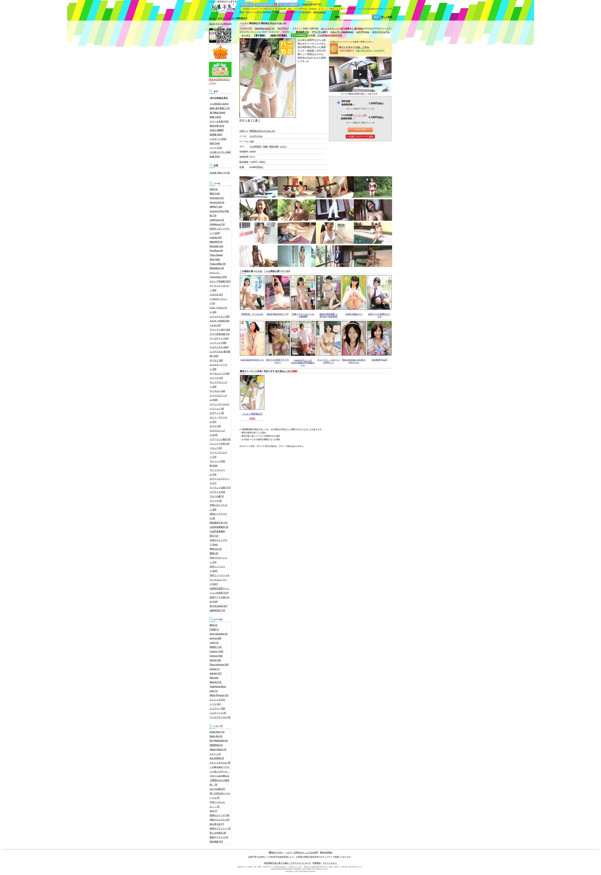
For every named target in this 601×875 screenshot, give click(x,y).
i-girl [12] (214, 642)
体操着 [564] (216, 134)
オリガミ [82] (216, 360)
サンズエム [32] (217, 390)
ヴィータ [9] (216, 500)
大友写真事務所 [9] (219, 526)
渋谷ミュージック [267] (217, 568)
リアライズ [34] (217, 491)
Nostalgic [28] (216, 246)
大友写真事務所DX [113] (217, 533)
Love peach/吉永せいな (252, 359)
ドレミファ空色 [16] (219, 443)
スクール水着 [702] (219, 121)
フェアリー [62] (217, 708)
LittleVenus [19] (217, 224)
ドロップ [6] (216, 447)
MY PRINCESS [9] (219, 740)
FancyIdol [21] (217, 197)
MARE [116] (216, 646)
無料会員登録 (319, 12)
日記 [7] (213, 810)
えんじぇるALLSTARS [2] (217, 756)
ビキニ (221, 18)
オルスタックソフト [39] (218, 367)
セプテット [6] (217, 412)
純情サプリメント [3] (220, 828)
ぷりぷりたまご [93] (219, 316)
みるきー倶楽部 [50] (219, 320)
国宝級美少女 (302, 31)
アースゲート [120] (219, 338)
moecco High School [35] (216, 658)
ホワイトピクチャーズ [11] (219, 481)
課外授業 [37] (216, 841)
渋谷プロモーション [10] (218, 560)
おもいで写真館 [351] (220, 281)
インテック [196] (218, 342)
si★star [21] (216, 673)
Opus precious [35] (219, 664)
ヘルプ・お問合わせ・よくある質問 (301, 852)
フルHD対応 (255, 146)
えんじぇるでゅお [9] (220, 762)
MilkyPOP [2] (216, 241)
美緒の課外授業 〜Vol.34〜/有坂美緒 (328, 315)
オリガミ (246, 35)
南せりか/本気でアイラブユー (277, 361)
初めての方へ (282, 12)
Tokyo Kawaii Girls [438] (216, 257)
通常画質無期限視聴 (348, 102)
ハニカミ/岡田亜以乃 (252, 413)
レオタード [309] (218, 138)
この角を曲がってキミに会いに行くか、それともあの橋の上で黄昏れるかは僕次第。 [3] (219, 775)
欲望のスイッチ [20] (219, 815)
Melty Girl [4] (216, 736)
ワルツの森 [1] (217, 496)
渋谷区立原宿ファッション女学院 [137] (219, 590)
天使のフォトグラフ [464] (218, 542)
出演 (243, 130)
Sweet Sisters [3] (218, 749)
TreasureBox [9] (218, 263)
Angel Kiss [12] (217, 731)
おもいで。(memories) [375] (218, 274)
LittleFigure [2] (217, 219)
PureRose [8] (216, 250)
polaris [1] (214, 668)
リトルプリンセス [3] (220, 717)
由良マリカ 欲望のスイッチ (379, 315)
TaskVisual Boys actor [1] (218, 688)
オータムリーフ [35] (219, 373)
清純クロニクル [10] (219, 819)
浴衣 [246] (215, 143)
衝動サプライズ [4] (219, 837)
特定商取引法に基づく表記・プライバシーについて (287, 862)
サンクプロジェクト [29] (218, 384)
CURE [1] (214, 629)
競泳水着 (274, 146)
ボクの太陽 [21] (217, 788)
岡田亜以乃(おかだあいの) (262, 130)
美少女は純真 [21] (218, 605)
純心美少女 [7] (217, 823)
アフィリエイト (330, 862)
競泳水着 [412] (217, 125)
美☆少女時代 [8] (218, 832)
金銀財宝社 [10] (217, 610)
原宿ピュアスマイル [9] (218, 516)
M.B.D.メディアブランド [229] (220, 231)
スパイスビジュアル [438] (218, 397)
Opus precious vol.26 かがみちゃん (354, 361)
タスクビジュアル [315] (217, 432)
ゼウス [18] (215, 426)
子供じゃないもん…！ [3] (217, 804)
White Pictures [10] (219, 695)
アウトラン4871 (320, 31)
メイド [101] (216, 147)
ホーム (212, 18)
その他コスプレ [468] (220, 152)
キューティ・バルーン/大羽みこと (328, 361)
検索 (337, 16)
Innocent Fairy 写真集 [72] (219, 213)
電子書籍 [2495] (217, 112)
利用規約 (317, 862)
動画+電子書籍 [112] (220, 108)
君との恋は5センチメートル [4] (220, 795)
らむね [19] (215, 325)
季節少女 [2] (216, 548)
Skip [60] (214, 677)
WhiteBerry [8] (217, 268)
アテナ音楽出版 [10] (219, 333)
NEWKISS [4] (216, 745)
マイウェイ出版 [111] (220, 487)
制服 (265, 146)
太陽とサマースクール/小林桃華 (303, 315)
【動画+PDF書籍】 (278, 35)
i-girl (251, 141)
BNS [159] (215, 193)
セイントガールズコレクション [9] (219, 406)
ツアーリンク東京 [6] (220, 439)
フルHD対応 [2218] (219, 103)
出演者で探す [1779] (220, 172)
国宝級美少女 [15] (218, 522)
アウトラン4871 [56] (220, 329)
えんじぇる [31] (217, 699)
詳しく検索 (386, 16)
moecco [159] (216, 651)
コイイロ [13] (216, 377)
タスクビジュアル (381, 31)
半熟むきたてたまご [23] (218, 507)
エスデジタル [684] (219, 347)
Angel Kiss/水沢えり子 (278, 314)
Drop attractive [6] (218, 633)
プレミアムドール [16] (217, 472)
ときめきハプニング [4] (218, 301)
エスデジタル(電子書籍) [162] (220, 353)
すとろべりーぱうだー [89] (219, 288)
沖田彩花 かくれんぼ (252, 314)
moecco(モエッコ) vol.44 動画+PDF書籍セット (303, 362)
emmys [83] (215, 638)
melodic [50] (216, 237)
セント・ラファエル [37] (218, 419)
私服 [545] (215, 156)
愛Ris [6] (214, 553)
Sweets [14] (215, 682)
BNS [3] (213, 625)
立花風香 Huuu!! (379, 359)
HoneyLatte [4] (217, 202)
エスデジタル (362, 31)
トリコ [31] (215, 703)
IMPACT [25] (216, 206)
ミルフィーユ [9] (218, 712)
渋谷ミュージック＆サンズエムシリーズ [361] (219, 579)
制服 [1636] (215, 116)
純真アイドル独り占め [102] (219, 599)
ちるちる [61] (216, 294)
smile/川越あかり (354, 314)
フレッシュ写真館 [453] (217, 463)
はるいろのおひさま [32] (218, 309)
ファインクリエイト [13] (218, 454)
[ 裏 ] (256, 120)
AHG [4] (214, 189)
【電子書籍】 (259, 35)
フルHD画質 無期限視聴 (354, 116)
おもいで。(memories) (342, 31)
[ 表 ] (249, 120)
